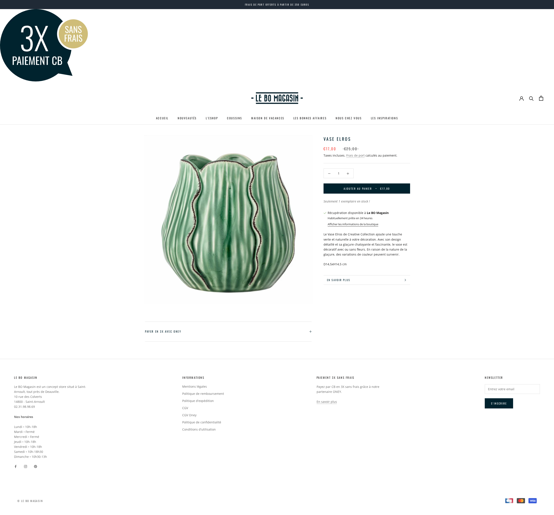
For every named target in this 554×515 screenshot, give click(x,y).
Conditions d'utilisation (199, 429)
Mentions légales (194, 386)
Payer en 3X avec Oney (163, 331)
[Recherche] (531, 98)
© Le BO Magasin (30, 501)
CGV (185, 408)
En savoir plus (338, 280)
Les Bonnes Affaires (310, 118)
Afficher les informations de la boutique (353, 224)
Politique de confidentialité (201, 422)
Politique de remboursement (203, 394)
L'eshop (212, 118)
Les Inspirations (384, 118)
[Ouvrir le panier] (541, 98)
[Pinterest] (35, 465)
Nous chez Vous (349, 118)
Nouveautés (187, 118)
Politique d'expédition (198, 401)
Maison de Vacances (267, 118)
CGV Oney (189, 415)
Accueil (162, 118)
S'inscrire (499, 403)
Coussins (234, 118)
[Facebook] (15, 465)
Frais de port (355, 155)
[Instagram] (25, 465)
